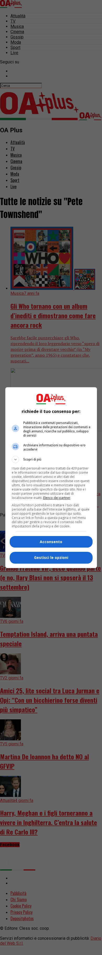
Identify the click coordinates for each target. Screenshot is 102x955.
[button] (51, 459)
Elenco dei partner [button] (56, 498)
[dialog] (51, 477)
